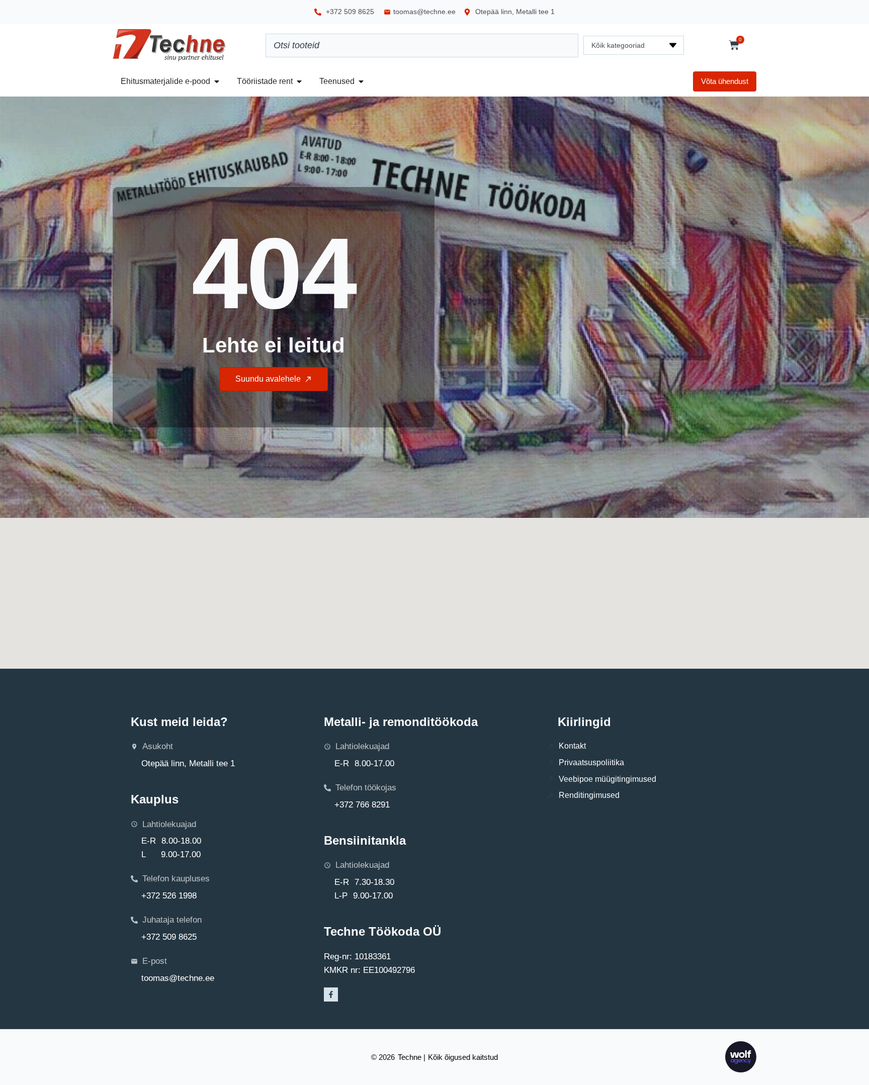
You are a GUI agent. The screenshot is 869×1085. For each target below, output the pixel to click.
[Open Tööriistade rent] (299, 81)
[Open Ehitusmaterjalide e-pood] (217, 81)
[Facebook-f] (331, 994)
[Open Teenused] (361, 81)
